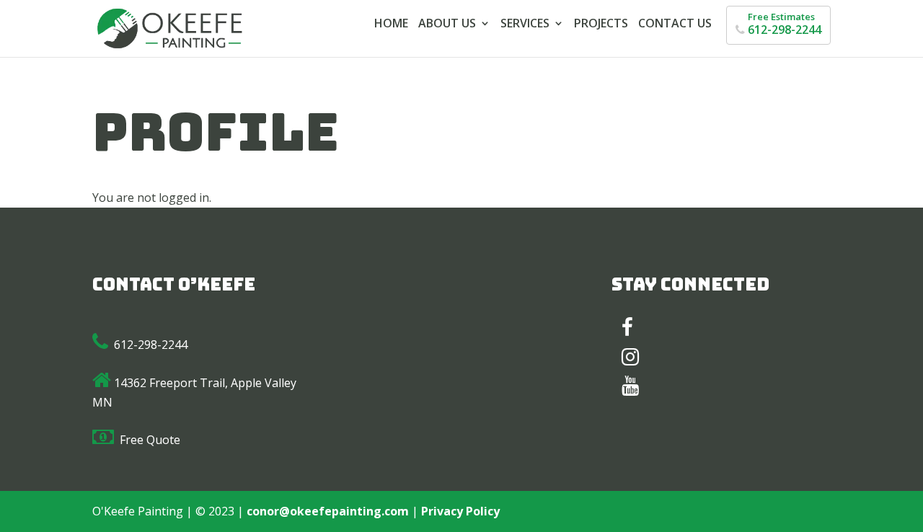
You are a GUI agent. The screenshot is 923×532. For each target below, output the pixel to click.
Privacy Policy (460, 511)
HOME (391, 24)
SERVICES (524, 24)
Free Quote (150, 440)
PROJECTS (601, 24)
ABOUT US (447, 24)
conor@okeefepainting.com (328, 511)
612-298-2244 (150, 345)
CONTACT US (675, 24)
